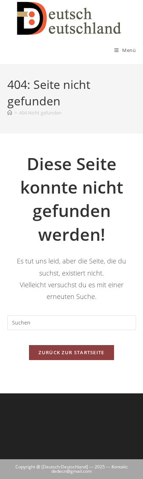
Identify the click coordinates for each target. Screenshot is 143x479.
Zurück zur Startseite (71, 352)
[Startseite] (9, 112)
